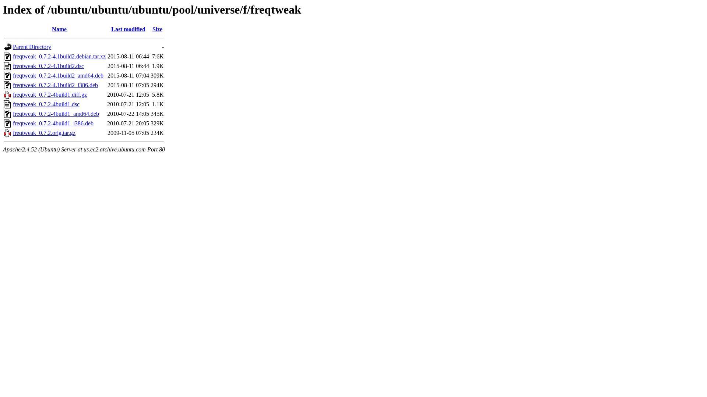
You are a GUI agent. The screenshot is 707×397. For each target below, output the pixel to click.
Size (157, 29)
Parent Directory (32, 47)
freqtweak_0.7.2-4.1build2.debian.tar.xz (59, 56)
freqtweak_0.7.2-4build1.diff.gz (50, 95)
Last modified (128, 29)
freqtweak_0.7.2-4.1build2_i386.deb (55, 85)
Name (59, 29)
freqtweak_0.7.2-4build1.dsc (46, 104)
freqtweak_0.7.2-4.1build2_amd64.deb (58, 75)
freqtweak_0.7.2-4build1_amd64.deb (56, 114)
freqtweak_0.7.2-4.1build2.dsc (48, 66)
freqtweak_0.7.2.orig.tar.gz (44, 133)
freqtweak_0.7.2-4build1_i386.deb (53, 123)
